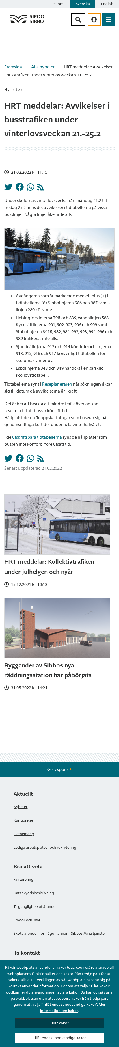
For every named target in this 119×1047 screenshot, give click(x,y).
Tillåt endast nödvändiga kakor (59, 1037)
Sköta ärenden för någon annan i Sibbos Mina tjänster (60, 933)
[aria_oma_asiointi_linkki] (94, 19)
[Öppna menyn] (108, 19)
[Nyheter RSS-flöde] (40, 188)
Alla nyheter (43, 67)
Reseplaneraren (57, 384)
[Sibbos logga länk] (27, 23)
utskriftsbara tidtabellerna (37, 437)
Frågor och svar (27, 920)
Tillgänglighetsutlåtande (34, 906)
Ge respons (58, 769)
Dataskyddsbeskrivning (34, 892)
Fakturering (24, 879)
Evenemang (24, 833)
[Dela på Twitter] (8, 188)
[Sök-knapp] (78, 19)
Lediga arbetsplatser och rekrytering (45, 847)
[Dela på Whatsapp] (30, 188)
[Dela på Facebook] (20, 188)
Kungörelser (24, 820)
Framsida (13, 67)
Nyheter (20, 806)
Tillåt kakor (59, 1023)
